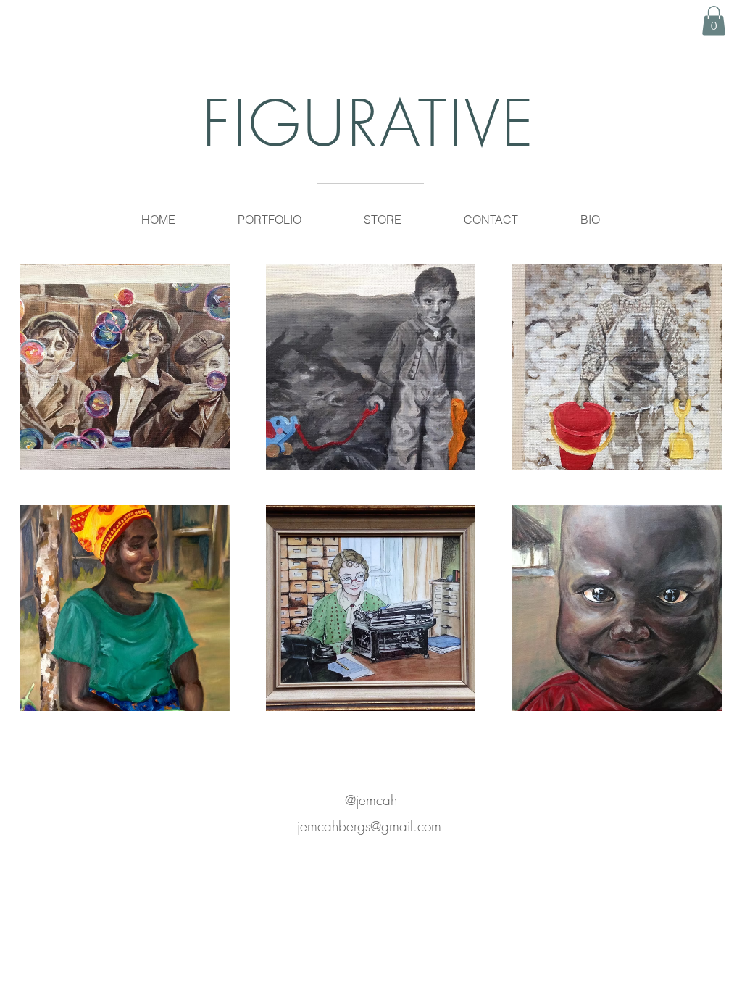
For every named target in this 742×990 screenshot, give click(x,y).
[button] (713, 21)
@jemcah (371, 800)
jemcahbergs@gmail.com (369, 826)
